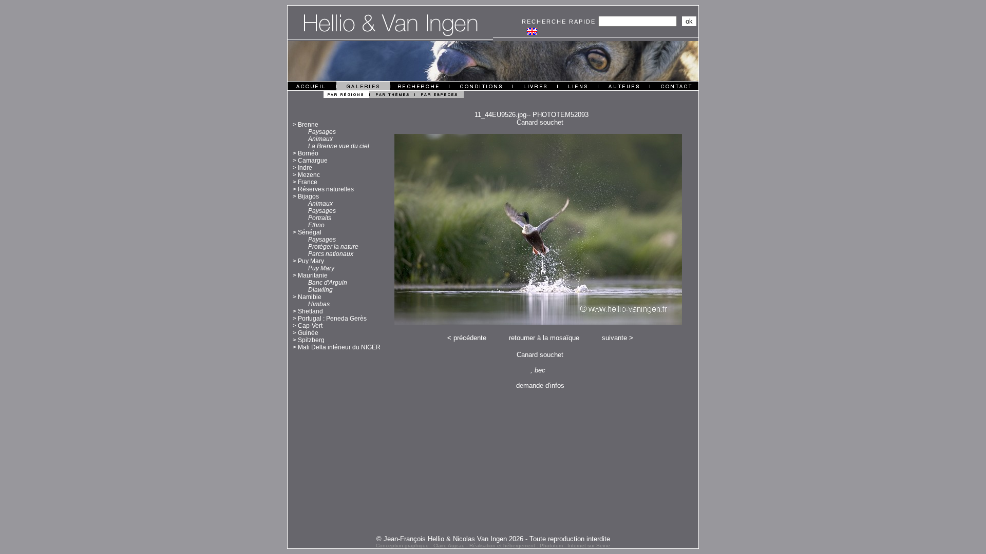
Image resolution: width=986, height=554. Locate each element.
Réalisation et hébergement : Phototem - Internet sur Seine (539, 545)
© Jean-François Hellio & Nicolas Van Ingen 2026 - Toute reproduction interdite (493, 539)
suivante (614, 338)
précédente (469, 338)
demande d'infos (540, 385)
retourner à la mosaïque (544, 338)
